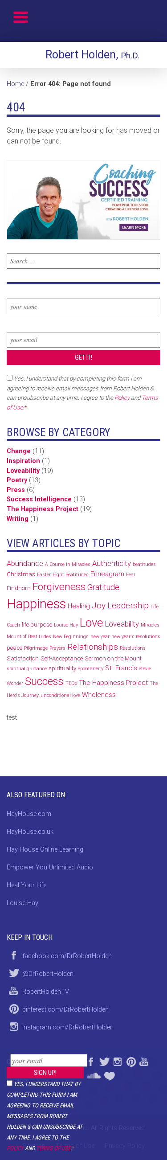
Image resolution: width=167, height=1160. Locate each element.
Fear (130, 575)
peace (14, 647)
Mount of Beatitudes (29, 636)
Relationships (92, 647)
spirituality (62, 668)
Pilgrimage (36, 648)
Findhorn (19, 588)
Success (44, 681)
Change (19, 451)
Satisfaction (23, 658)
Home (15, 84)
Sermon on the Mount (113, 658)
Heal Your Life (110, 1074)
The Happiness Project (42, 509)
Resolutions (133, 648)
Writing (18, 519)
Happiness (36, 603)
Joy (99, 605)
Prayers (57, 648)
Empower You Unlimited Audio (50, 867)
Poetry (17, 480)
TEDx (71, 683)
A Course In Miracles (67, 564)
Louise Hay (66, 625)
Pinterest (130, 1060)
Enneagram (107, 574)
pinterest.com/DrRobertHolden (65, 1009)
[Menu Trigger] (20, 16)
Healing (79, 606)
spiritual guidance (27, 669)
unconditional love (60, 695)
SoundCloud (94, 1074)
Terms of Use (53, 1148)
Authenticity (111, 563)
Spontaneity (90, 669)
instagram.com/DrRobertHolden (68, 1027)
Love (91, 622)
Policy (15, 1148)
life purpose (37, 624)
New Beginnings (71, 636)
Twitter (103, 1060)
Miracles (150, 625)
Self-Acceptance (62, 658)
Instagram (117, 1060)
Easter (44, 575)
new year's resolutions (135, 636)
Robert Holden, (92, 54)
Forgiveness (59, 587)
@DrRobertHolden (47, 974)
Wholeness (99, 695)
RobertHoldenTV (45, 992)
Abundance (25, 563)
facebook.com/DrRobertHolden (67, 956)
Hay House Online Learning (45, 849)
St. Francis (121, 668)
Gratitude (103, 587)
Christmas (21, 574)
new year (100, 636)
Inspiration (23, 461)
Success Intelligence (39, 499)
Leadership (128, 605)
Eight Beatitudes (71, 575)
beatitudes (144, 564)
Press (16, 490)
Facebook (90, 1060)
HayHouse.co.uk (30, 832)
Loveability (23, 471)
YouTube (144, 1060)
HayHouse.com (29, 814)
